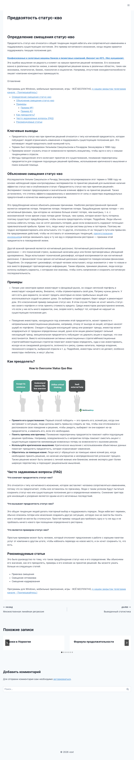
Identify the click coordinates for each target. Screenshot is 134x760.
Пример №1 (27, 107)
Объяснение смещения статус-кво (35, 100)
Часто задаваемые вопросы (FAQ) (35, 118)
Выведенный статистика (117, 609)
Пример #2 (27, 111)
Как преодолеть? (25, 114)
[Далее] (127, 643)
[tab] (61, 652)
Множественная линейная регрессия (23, 609)
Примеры (21, 104)
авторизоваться (62, 679)
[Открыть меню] (128, 5)
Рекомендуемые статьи (29, 122)
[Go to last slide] (7, 643)
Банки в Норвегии (19, 641)
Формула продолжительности (94, 641)
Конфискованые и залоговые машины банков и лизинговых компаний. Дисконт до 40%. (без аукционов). (65, 58)
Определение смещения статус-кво (31, 97)
